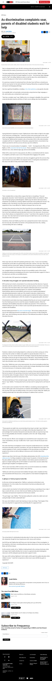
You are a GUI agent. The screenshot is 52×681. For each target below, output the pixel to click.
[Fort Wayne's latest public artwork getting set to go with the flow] (5, 605)
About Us (21, 654)
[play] (4, 7)
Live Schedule (33, 654)
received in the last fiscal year (18, 148)
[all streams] (50, 7)
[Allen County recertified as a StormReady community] (5, 596)
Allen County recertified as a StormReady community (23, 594)
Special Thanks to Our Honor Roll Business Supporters (44, 663)
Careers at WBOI (33, 660)
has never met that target (24, 310)
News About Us (22, 657)
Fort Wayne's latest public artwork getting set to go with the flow (26, 602)
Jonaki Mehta (9, 31)
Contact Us (21, 660)
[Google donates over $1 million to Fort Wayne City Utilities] (5, 615)
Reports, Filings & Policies (33, 664)
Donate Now (45, 2)
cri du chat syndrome (30, 89)
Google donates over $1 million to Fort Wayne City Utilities (24, 612)
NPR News (3, 15)
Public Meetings (43, 654)
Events (20, 663)
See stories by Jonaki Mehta (17, 586)
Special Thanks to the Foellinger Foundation (44, 658)
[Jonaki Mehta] (4, 581)
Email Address (6, 634)
